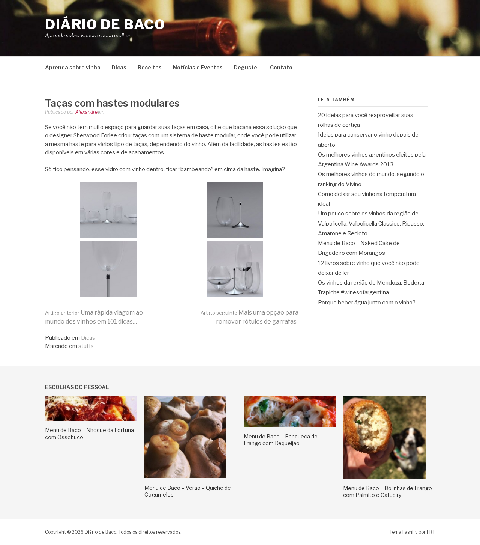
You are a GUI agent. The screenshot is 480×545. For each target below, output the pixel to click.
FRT (431, 532)
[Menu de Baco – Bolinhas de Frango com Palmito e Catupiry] (384, 476)
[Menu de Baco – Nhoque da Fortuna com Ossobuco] (91, 419)
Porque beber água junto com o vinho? (367, 302)
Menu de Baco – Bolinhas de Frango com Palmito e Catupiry (387, 491)
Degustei (246, 67)
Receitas (150, 67)
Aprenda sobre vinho (72, 67)
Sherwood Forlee (95, 135)
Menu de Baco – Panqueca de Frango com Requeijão (281, 439)
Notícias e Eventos (198, 67)
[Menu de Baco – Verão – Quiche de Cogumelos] (185, 476)
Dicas (119, 67)
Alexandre (86, 112)
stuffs (86, 346)
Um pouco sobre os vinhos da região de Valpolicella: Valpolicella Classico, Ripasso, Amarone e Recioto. (371, 223)
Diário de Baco (105, 24)
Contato (281, 67)
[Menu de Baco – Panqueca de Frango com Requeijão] (290, 425)
